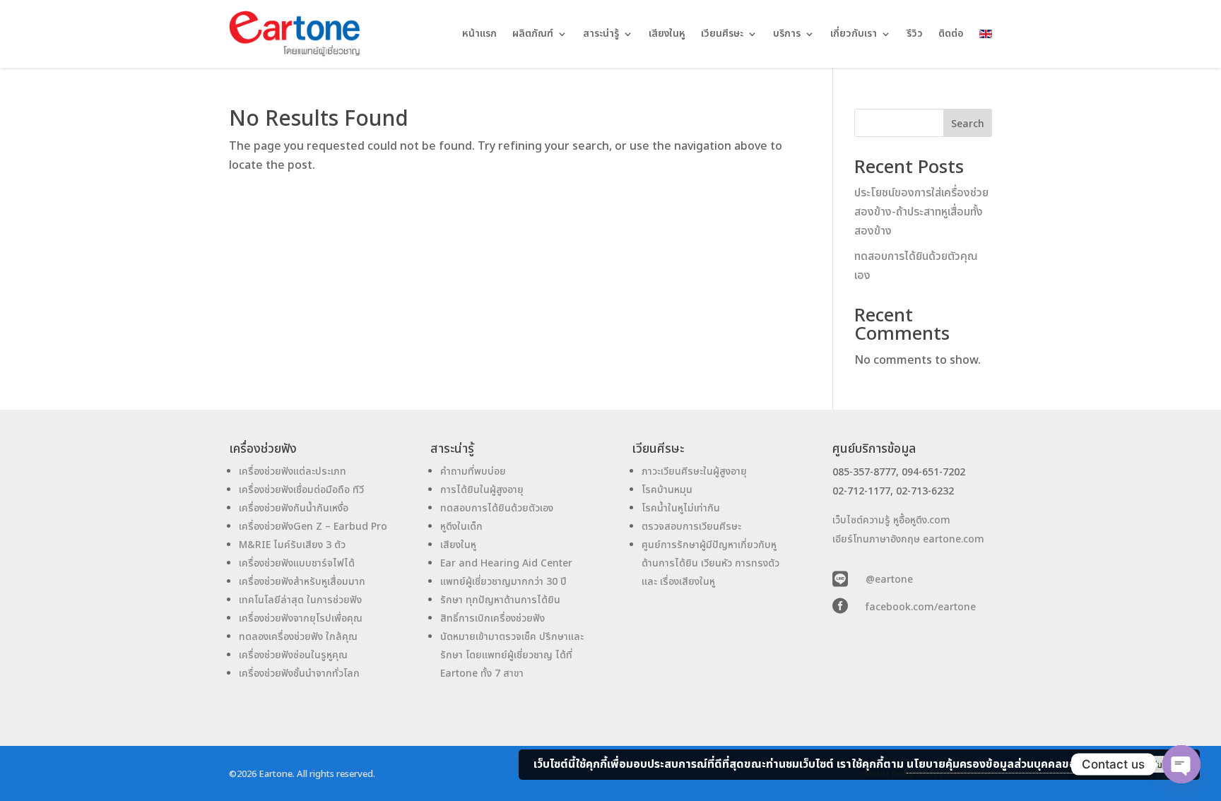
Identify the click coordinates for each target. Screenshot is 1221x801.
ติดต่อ (951, 33)
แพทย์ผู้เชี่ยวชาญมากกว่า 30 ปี (503, 581)
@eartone (889, 579)
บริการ (787, 33)
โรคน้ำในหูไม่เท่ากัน (681, 508)
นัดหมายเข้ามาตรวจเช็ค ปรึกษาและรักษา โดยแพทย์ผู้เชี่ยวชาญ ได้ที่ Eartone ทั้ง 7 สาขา (512, 655)
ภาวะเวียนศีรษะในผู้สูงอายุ (694, 471)
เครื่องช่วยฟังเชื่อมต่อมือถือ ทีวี (301, 489)
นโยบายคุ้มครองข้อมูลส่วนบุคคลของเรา (1002, 764)
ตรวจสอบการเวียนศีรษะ (691, 526)
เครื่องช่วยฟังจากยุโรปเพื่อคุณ (300, 618)
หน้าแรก (479, 33)
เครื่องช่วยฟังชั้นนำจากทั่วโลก (299, 673)
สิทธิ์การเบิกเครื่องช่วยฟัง (492, 618)
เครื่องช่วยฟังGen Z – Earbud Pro (313, 526)
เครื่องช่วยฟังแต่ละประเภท (292, 471)
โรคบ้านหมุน (667, 489)
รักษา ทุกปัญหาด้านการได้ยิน (500, 600)
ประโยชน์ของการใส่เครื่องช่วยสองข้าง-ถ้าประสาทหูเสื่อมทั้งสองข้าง (921, 211)
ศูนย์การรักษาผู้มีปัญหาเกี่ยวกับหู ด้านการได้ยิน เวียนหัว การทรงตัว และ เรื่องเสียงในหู (710, 563)
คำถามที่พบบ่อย (473, 471)
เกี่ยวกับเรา (853, 33)
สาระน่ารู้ (601, 33)
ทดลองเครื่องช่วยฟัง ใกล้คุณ (298, 636)
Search (967, 124)
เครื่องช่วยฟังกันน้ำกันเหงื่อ (293, 508)
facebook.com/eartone (921, 607)
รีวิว (915, 33)
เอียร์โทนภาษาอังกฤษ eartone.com (908, 539)
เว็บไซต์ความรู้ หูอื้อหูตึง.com (891, 520)
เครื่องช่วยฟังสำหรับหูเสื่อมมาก (302, 581)
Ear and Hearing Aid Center (506, 563)
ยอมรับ (1149, 764)
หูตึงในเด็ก (461, 526)
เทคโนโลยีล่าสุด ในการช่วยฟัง (300, 600)
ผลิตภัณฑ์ (532, 33)
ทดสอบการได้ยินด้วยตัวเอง (496, 508)
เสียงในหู (667, 33)
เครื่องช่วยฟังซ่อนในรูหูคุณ (293, 655)
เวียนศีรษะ (722, 33)
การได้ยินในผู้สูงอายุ (482, 489)
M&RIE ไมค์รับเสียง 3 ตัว (292, 545)
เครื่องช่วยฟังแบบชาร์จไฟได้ (297, 563)
